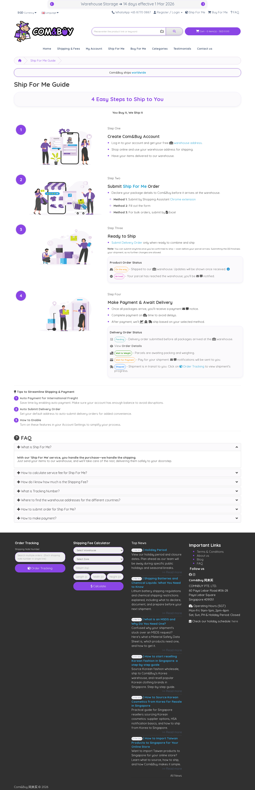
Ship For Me (135, 186)
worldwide (139, 72)
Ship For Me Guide (43, 60)
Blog (200, 559)
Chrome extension (183, 199)
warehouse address (188, 143)
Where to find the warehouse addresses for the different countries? (70, 500)
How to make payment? (38, 518)
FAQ (200, 563)
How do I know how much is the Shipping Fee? (54, 482)
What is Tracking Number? (39, 491)
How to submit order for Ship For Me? (48, 509)
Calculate (99, 586)
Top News (138, 543)
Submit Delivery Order (127, 242)
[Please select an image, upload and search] (162, 32)
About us (203, 556)
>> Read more (172, 572)
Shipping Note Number (27, 549)
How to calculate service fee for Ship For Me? (53, 473)
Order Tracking (193, 366)
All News (176, 775)
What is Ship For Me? (35, 447)
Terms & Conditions (210, 552)
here (235, 621)
